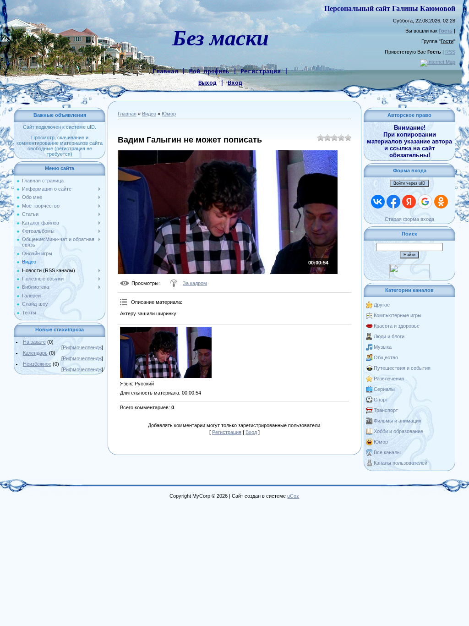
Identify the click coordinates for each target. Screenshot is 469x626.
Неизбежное (37, 364)
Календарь (35, 353)
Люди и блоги (389, 336)
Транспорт (386, 410)
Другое (382, 305)
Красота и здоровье (397, 326)
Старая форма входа (409, 219)
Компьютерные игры (397, 315)
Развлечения (389, 378)
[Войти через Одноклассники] (441, 202)
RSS (450, 52)
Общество (386, 357)
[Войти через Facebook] (393, 202)
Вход (251, 432)
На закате (34, 342)
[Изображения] (166, 353)
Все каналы (387, 452)
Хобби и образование (398, 431)
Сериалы (384, 389)
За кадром (195, 283)
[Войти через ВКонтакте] (378, 202)
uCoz (293, 496)
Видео (149, 113)
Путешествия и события (402, 368)
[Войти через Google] (425, 201)
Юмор (169, 113)
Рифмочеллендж (82, 347)
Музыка (383, 347)
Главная (127, 113)
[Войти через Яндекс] (409, 202)
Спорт (381, 399)
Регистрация (226, 432)
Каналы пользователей (400, 463)
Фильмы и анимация (397, 420)
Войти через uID (409, 183)
